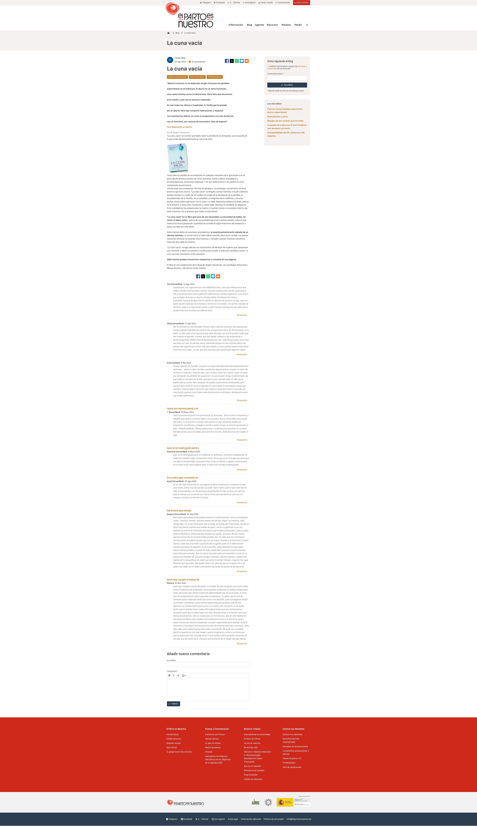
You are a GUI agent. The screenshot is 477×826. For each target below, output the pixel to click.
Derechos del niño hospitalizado (291, 740)
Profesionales (289, 762)
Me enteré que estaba (179, 510)
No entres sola (251, 747)
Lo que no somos (213, 743)
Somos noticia (212, 738)
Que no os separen (252, 766)
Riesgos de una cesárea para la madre (285, 121)
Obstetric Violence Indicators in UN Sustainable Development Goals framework (257, 757)
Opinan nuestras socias (177, 77)
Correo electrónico (275, 74)
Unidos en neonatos (253, 779)
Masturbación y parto (277, 116)
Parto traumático (197, 77)
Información (236, 25)
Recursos (272, 25)
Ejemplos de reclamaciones (295, 746)
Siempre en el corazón (254, 770)
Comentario (172, 671)
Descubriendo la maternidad (257, 734)
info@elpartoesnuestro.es (299, 819)
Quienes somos (173, 743)
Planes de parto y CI (292, 758)
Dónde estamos (173, 738)
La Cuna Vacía (190, 33)
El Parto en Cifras (252, 738)
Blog (249, 25)
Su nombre (171, 660)
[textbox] (208, 689)
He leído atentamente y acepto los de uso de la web (287, 67)
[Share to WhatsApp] (237, 61)
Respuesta (242, 315)
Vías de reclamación (292, 767)
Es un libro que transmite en (182, 477)
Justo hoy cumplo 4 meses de (183, 579)
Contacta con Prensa (215, 734)
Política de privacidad (274, 819)
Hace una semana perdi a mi (182, 408)
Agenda (259, 25)
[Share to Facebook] (227, 61)
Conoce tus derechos (292, 734)
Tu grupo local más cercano (179, 752)
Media (298, 25)
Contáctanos (172, 734)
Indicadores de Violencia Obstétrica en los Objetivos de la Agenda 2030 (218, 759)
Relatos (286, 25)
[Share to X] (232, 61)
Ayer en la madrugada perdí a (183, 448)
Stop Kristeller (251, 774)
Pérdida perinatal (214, 77)
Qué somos (171, 747)
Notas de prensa (212, 747)
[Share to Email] (247, 61)
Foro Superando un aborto (179, 127)
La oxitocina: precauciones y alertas (296, 752)
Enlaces (208, 752)
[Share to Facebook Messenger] (242, 61)
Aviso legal (233, 819)
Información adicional (251, 819)
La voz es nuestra (252, 743)
